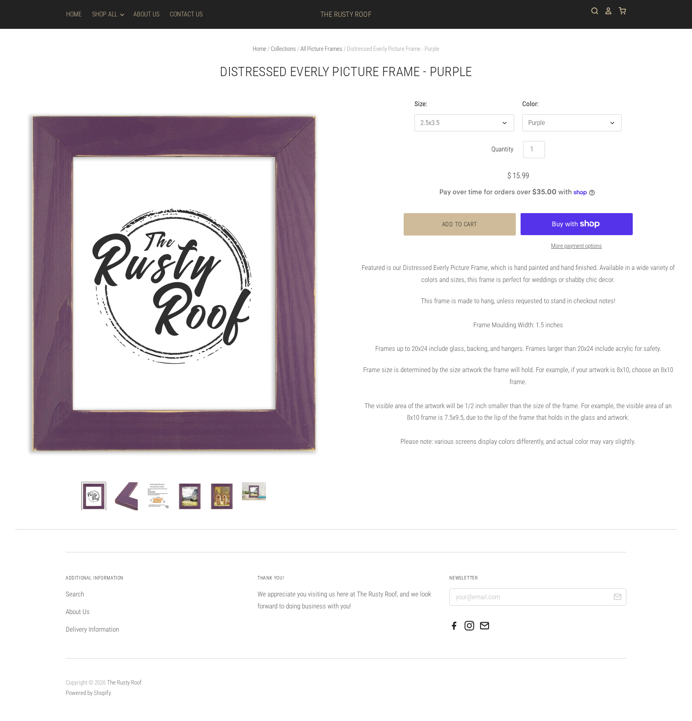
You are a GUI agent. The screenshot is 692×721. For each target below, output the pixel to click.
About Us (146, 14)
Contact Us (186, 14)
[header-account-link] (605, 11)
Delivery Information (92, 629)
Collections (283, 48)
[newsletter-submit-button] (617, 598)
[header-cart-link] (619, 11)
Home (74, 14)
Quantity (502, 149)
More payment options (576, 246)
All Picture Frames (321, 48)
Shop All (105, 14)
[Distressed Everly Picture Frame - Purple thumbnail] (94, 496)
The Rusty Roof (346, 14)
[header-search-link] (592, 11)
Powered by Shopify (88, 693)
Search (75, 594)
